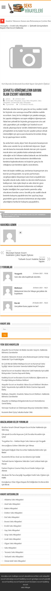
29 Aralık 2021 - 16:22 (40, 303)
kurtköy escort (13, 582)
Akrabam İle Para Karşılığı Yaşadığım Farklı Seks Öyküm (24, 475)
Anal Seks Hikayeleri (12, 504)
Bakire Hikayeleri (11, 508)
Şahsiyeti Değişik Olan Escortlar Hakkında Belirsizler (22, 450)
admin (8, 99)
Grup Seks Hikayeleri (29, 101)
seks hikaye (25, 587)
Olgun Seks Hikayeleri (13, 543)
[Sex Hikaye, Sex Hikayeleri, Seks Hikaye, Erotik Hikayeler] (25, 7)
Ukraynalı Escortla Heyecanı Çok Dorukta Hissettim (22, 434)
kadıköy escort (25, 579)
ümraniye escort (12, 579)
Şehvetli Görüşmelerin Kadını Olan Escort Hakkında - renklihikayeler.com (24, 215)
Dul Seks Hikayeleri (11, 517)
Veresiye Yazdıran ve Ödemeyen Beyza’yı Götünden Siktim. (25, 408)
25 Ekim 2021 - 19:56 (40, 273)
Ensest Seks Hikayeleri (13, 522)
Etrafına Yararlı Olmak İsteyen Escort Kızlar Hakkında (22, 427)
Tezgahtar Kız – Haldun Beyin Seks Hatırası (19, 441)
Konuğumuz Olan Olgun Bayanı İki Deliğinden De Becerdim (25, 482)
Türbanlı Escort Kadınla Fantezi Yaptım (31, 259)
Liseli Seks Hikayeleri (12, 539)
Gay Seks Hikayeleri (12, 530)
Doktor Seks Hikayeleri (13, 513)
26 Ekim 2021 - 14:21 (40, 288)
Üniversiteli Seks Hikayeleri (21, 103)
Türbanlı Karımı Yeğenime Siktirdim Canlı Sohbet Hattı (23, 461)
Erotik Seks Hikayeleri (18, 26)
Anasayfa (4, 26)
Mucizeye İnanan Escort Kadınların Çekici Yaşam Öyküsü (19, 253)
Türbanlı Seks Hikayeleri (13, 557)
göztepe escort (38, 579)
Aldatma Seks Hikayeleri (14, 500)
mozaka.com (6, 576)
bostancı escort (36, 582)
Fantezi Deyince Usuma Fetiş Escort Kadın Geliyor (21, 468)
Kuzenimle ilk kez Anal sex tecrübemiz (17, 457)
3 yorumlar (10, 104)
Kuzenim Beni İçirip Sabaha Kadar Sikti (17, 412)
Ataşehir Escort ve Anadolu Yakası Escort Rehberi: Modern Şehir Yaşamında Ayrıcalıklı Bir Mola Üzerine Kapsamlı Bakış (25, 387)
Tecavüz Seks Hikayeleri (13, 552)
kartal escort (24, 582)
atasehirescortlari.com (34, 576)
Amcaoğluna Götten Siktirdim (13, 446)
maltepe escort (18, 576)
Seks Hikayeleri (10, 548)
